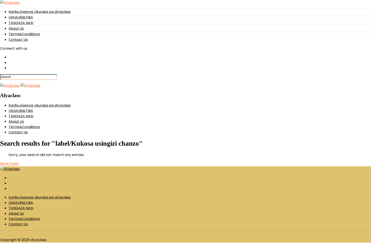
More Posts (9, 163)
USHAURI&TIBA (21, 17)
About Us (16, 28)
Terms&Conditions (24, 34)
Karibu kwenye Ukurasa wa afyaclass (40, 11)
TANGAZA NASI (21, 22)
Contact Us (18, 39)
